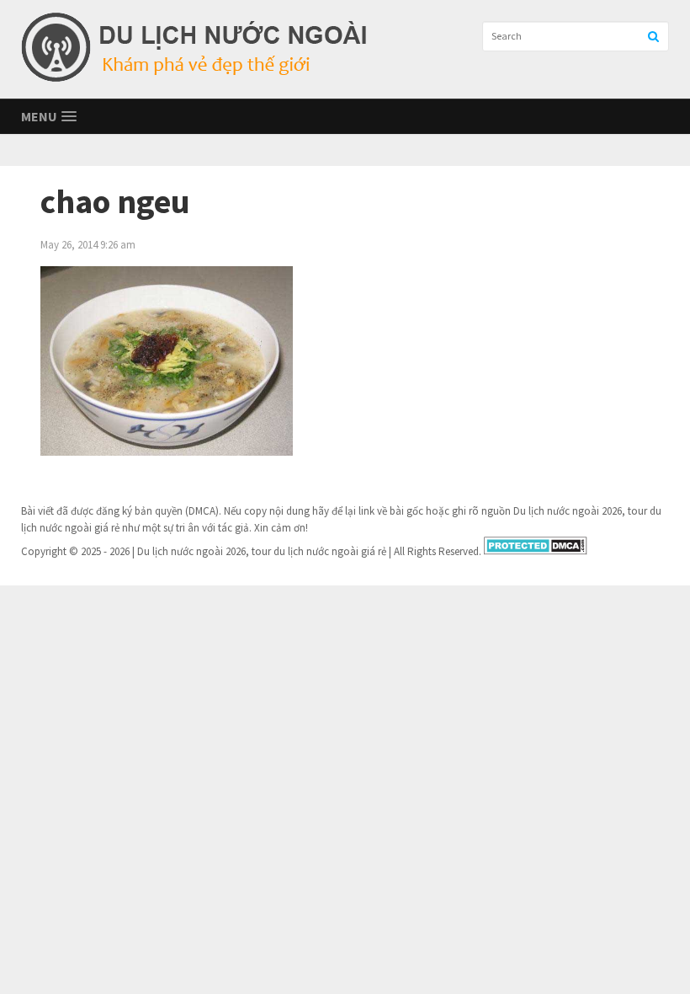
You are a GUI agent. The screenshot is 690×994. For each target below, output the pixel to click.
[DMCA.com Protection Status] (535, 551)
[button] (48, 117)
